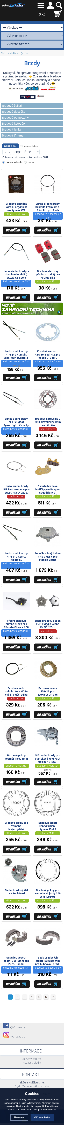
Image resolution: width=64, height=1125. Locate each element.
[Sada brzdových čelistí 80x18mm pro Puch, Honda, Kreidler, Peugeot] (16, 950)
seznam (31, 162)
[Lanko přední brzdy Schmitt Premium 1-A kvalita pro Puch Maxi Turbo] (47, 196)
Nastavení (19, 1117)
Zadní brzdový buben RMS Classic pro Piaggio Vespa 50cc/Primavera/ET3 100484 (48, 557)
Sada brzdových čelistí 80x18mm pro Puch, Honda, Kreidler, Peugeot (16, 961)
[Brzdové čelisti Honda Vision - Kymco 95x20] (47, 815)
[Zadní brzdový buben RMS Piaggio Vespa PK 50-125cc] (47, 613)
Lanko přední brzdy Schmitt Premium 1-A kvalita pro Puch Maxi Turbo (47, 207)
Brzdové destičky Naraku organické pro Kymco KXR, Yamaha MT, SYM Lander (16, 207)
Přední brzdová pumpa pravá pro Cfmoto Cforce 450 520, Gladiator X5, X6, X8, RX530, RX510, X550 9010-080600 (16, 624)
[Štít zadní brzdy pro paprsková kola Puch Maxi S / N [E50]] (47, 748)
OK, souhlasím (42, 1117)
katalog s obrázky (14, 162)
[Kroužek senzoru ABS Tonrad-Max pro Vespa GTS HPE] (47, 344)
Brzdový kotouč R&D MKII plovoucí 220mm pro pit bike (48, 422)
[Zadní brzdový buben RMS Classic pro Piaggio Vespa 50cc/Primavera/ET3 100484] (47, 546)
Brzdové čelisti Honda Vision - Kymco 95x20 (47, 826)
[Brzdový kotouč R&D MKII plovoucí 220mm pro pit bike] (47, 411)
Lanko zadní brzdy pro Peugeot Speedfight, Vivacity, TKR (16, 422)
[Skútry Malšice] (13, 7)
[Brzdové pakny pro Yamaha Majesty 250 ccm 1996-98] (47, 882)
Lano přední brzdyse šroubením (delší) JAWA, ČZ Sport (16, 274)
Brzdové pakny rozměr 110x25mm (16, 757)
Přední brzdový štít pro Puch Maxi (16, 891)
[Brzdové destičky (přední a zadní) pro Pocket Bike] (47, 263)
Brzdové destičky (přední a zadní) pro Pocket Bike (47, 274)
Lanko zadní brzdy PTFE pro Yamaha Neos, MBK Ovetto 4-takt (16, 355)
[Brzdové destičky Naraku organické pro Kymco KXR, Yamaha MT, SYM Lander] (16, 196)
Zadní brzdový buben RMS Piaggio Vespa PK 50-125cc (48, 624)
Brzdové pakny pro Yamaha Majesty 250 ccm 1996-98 (48, 893)
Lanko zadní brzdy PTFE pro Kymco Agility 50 (16, 557)
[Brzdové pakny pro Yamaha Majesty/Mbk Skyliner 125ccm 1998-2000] (16, 815)
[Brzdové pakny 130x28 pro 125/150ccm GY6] (47, 680)
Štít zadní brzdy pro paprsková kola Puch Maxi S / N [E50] (47, 759)
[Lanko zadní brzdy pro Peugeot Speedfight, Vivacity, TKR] (16, 411)
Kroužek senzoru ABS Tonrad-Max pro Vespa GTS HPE (47, 355)
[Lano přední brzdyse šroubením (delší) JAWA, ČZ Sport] (16, 263)
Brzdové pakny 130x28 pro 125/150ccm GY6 (48, 691)
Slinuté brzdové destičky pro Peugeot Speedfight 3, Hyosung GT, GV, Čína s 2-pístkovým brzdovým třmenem (47, 489)
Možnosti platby (32, 1063)
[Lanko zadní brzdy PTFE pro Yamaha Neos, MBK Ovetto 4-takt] (16, 344)
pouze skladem (31, 146)
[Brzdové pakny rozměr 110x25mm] (16, 748)
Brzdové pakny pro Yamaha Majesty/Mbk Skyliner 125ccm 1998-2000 (16, 826)
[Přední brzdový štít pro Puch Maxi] (16, 882)
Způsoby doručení (32, 1059)
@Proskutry (18, 1027)
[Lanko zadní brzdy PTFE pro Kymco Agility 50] (16, 546)
